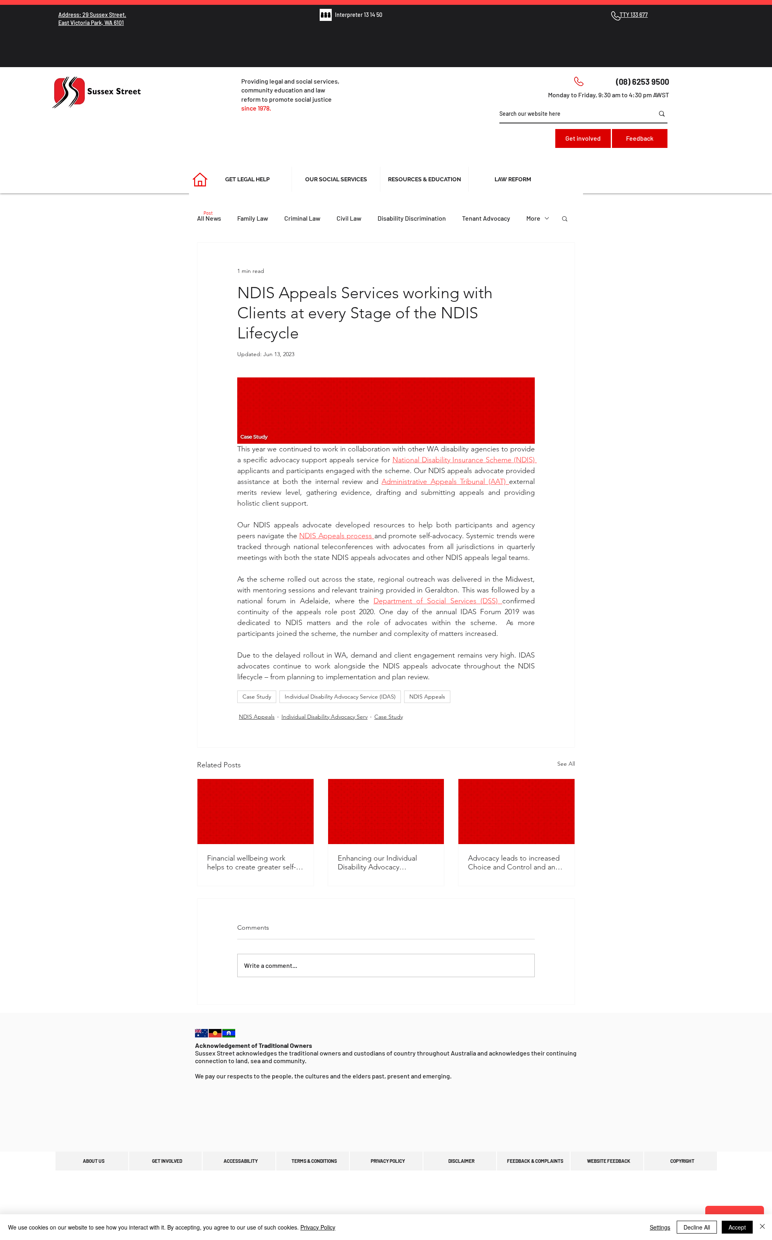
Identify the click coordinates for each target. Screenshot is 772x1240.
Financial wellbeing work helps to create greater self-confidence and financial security (251, 862)
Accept (737, 1227)
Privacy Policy (317, 1227)
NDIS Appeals (427, 696)
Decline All (697, 1227)
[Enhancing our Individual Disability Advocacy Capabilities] (386, 811)
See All (566, 763)
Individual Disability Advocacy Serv (324, 716)
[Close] (762, 1227)
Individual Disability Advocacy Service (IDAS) (340, 696)
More (533, 218)
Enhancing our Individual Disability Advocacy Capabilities (377, 862)
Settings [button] (660, 1227)
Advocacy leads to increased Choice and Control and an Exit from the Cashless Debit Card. (514, 862)
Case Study (256, 696)
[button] (565, 218)
